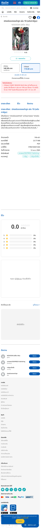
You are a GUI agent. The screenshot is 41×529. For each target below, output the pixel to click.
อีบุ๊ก (15, 12)
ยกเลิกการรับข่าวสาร (6, 457)
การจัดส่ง (3, 447)
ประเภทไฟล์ (5, 143)
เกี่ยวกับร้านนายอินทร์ (7, 466)
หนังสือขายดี (4, 386)
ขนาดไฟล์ (4, 140)
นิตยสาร (22, 12)
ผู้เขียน (3, 402)
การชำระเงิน (4, 444)
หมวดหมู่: (4, 156)
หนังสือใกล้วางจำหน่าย (7, 395)
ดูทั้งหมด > (36, 305)
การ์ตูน (25, 156)
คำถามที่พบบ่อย (5, 454)
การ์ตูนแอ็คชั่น (34, 156)
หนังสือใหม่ (4, 389)
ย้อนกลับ (5, 17)
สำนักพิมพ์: (5, 153)
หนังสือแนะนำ (5, 392)
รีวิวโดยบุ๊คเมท (5, 409)
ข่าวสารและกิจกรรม (6, 405)
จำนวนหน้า (5, 137)
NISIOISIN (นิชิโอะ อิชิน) (20, 24)
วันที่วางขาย (5, 150)
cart (19, 3)
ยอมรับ (20, 521)
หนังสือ (9, 12)
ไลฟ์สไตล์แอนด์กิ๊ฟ (6, 431)
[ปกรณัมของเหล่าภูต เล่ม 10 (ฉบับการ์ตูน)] (34, 17)
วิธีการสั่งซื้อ (4, 440)
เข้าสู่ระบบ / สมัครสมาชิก (30, 3)
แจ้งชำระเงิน (4, 450)
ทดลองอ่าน (21, 58)
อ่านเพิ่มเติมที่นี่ (24, 518)
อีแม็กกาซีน (31, 12)
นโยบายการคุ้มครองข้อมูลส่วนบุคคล (11, 476)
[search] (2, 8)
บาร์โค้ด (3, 147)
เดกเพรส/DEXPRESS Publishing (29, 153)
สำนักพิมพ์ (4, 399)
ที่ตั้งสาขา (3, 479)
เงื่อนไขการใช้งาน (6, 473)
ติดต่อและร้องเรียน (6, 470)
